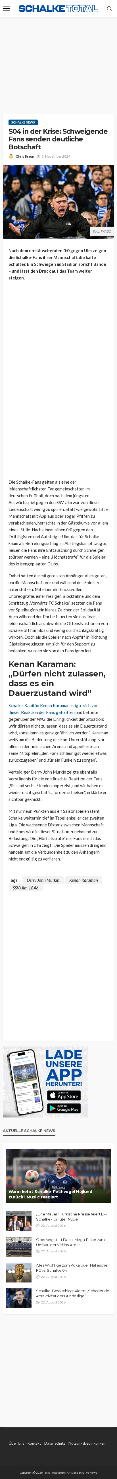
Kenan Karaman (83, 880)
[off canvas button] (6, 8)
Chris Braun (25, 156)
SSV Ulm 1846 (26, 887)
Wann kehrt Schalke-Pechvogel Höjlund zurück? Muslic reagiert (50, 1194)
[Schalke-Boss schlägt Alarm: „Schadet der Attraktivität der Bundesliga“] (19, 1298)
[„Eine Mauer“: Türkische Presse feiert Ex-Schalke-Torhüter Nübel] (19, 1221)
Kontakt (34, 1443)
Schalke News (23, 122)
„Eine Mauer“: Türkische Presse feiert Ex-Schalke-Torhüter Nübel (71, 1216)
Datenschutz (54, 1443)
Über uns (16, 1443)
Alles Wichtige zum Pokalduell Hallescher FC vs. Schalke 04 (72, 1268)
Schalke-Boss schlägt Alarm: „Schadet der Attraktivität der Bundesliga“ (73, 1293)
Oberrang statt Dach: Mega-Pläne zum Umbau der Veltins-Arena (70, 1242)
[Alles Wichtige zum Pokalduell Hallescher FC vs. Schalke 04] (19, 1272)
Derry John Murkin (43, 880)
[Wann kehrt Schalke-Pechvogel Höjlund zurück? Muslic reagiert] (58, 1176)
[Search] (109, 9)
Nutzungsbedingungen (86, 1443)
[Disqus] (58, 962)
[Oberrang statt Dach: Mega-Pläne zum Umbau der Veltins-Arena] (19, 1247)
